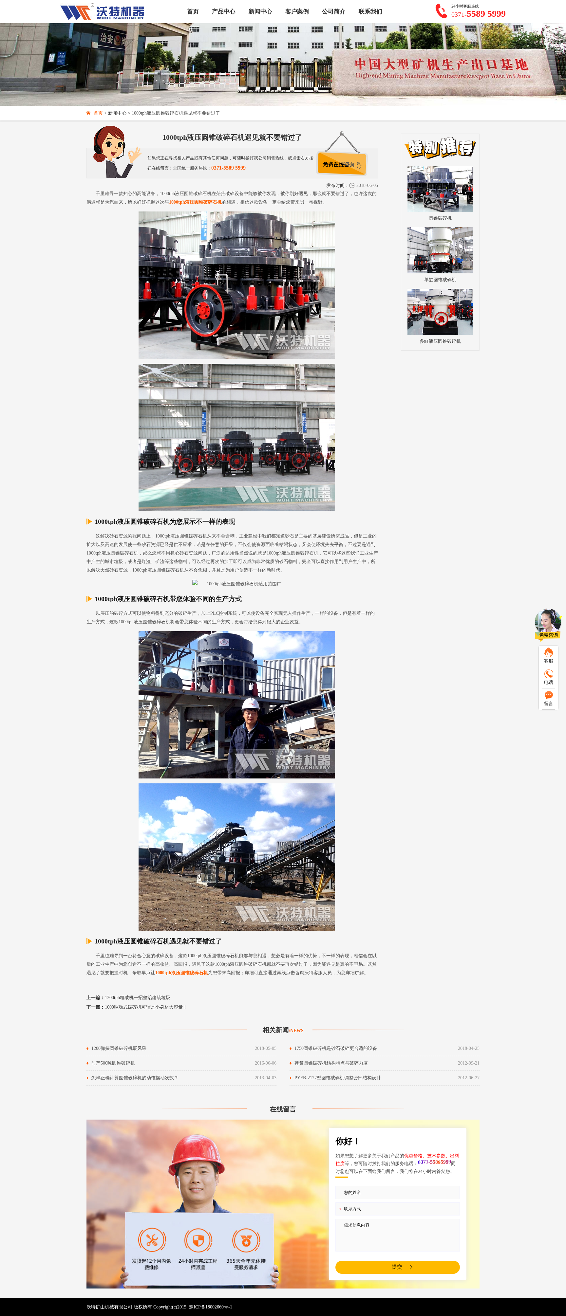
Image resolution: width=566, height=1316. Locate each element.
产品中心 (224, 11)
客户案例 (297, 11)
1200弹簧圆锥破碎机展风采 (118, 1048)
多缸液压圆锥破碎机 (440, 341)
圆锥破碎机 (440, 218)
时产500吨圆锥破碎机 (113, 1063)
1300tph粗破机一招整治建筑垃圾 (128, 997)
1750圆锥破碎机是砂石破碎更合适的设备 (335, 1048)
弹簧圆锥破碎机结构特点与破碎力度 (331, 1063)
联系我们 (370, 11)
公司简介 (334, 11)
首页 (193, 11)
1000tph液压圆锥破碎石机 (195, 202)
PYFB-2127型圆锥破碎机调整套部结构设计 (337, 1077)
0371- (478, 13)
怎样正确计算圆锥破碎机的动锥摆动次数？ (135, 1077)
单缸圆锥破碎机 (440, 279)
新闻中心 (260, 11)
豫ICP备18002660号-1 (210, 1307)
